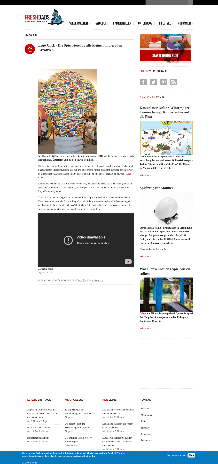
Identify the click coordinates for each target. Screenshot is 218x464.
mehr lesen (145, 175)
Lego (49, 273)
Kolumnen (184, 23)
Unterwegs (145, 23)
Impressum (146, 434)
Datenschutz (147, 440)
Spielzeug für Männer (156, 188)
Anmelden (81, 280)
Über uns (145, 408)
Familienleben (122, 23)
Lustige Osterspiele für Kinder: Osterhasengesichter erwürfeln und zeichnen (117, 442)
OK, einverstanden (176, 455)
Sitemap (145, 427)
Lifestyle (165, 23)
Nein (191, 455)
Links (143, 421)
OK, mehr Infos (29, 462)
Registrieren (97, 280)
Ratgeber (100, 23)
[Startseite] (45, 17)
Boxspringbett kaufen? (38, 438)
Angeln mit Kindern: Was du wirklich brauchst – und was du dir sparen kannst (42, 413)
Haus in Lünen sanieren (38, 427)
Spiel (41, 273)
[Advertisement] (153, 14)
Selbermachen (78, 23)
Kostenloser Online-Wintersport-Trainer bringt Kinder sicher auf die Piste (165, 112)
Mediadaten (146, 415)
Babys (143, 313)
